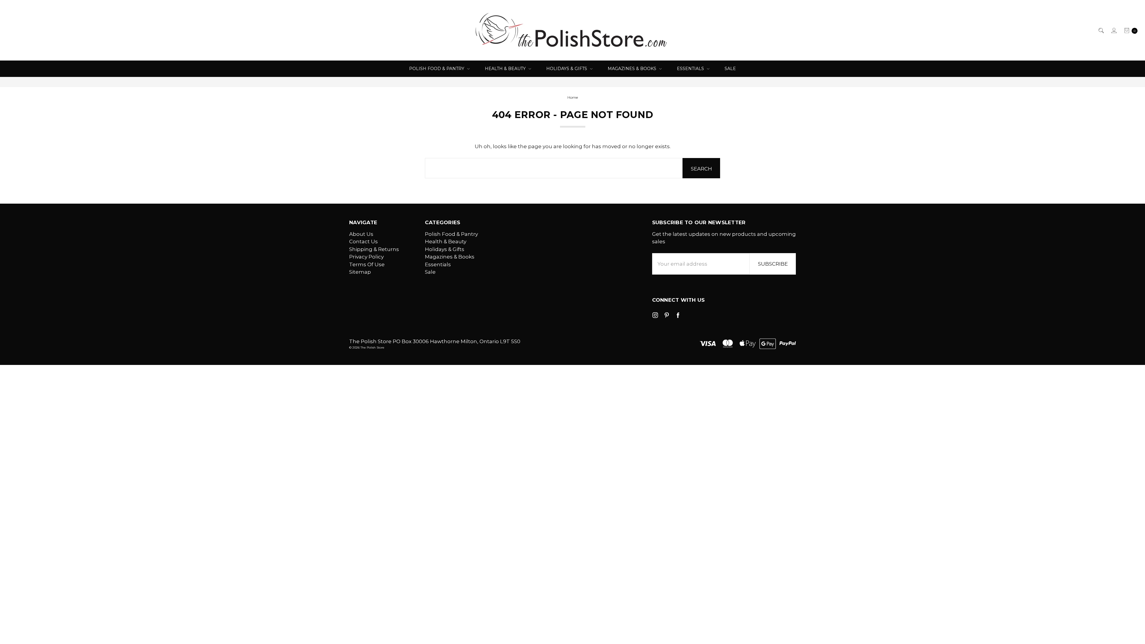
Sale (730, 68)
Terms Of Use (367, 264)
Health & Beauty (506, 68)
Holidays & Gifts (567, 68)
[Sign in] (1113, 30)
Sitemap (360, 272)
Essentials (691, 68)
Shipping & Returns (374, 249)
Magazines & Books (632, 68)
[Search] (1101, 30)
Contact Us (363, 241)
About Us (361, 234)
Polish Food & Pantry (437, 68)
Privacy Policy (366, 257)
